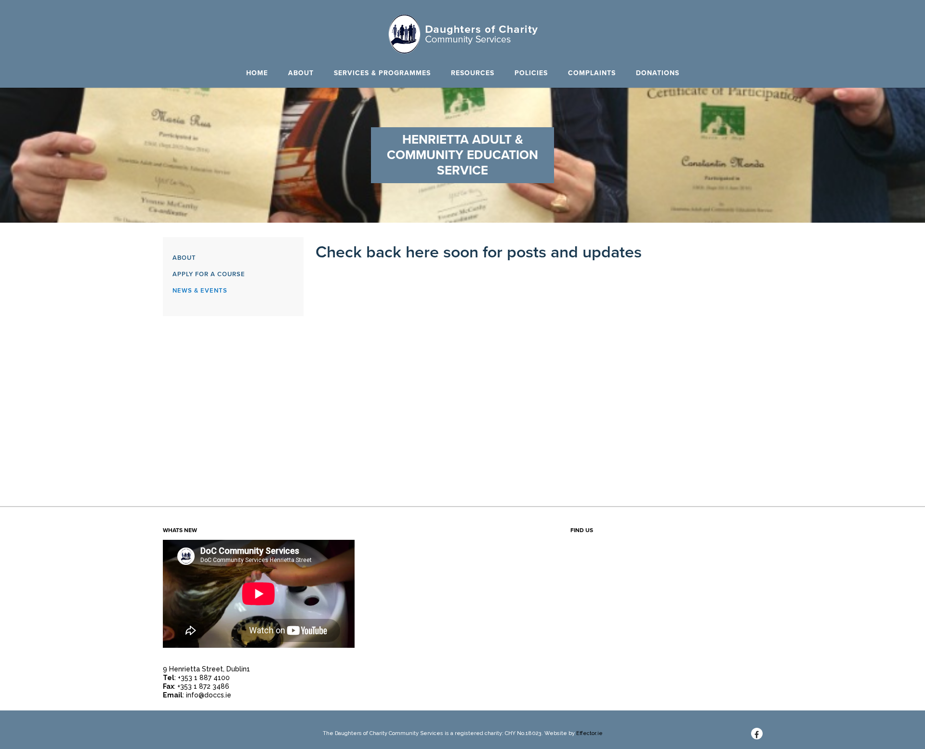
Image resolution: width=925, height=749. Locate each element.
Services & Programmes (382, 73)
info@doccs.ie (208, 695)
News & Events (199, 290)
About (301, 73)
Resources (472, 73)
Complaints (592, 73)
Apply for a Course (208, 274)
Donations (657, 73)
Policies (531, 73)
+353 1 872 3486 (203, 686)
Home (257, 73)
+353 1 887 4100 (204, 678)
